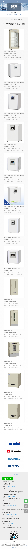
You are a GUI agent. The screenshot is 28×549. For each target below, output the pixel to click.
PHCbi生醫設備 (14, 444)
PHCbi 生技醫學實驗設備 (14, 19)
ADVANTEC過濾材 (14, 459)
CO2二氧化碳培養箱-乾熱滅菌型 (14, 198)
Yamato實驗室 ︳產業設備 (14, 451)
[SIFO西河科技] (14, 7)
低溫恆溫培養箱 (14, 291)
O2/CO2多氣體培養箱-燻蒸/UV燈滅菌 (14, 229)
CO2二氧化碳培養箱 (14, 43)
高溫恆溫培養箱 (14, 384)
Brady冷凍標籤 (14, 466)
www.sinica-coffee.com (12, 501)
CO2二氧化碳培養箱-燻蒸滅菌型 (14, 74)
